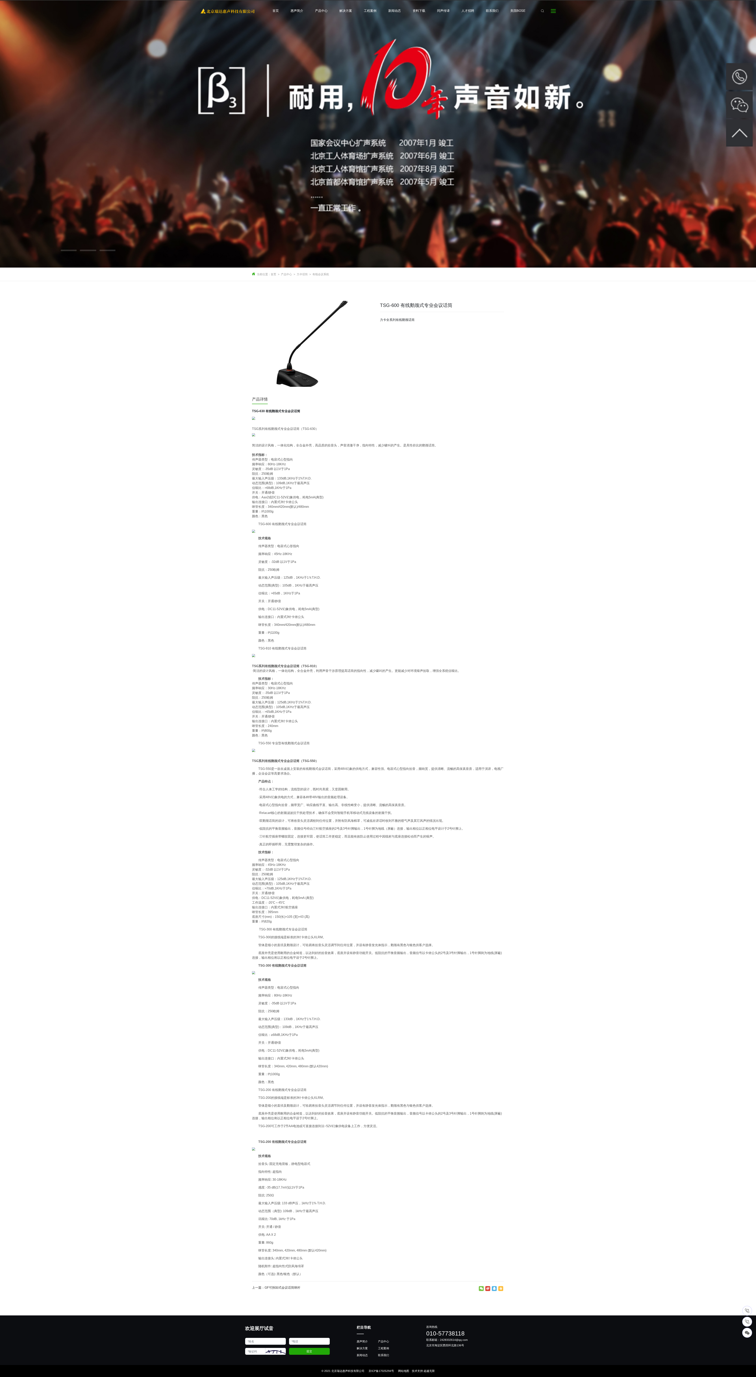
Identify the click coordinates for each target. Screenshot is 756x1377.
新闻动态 (362, 1355)
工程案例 (383, 1348)
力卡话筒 (302, 274)
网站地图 (403, 1370)
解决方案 (362, 1348)
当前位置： (264, 274)
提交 (309, 1351)
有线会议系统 (320, 274)
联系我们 (383, 1355)
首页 (273, 274)
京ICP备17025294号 (381, 1370)
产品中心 (286, 274)
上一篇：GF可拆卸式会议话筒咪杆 (276, 1287)
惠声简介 (362, 1341)
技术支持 (417, 1370)
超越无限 (429, 1370)
